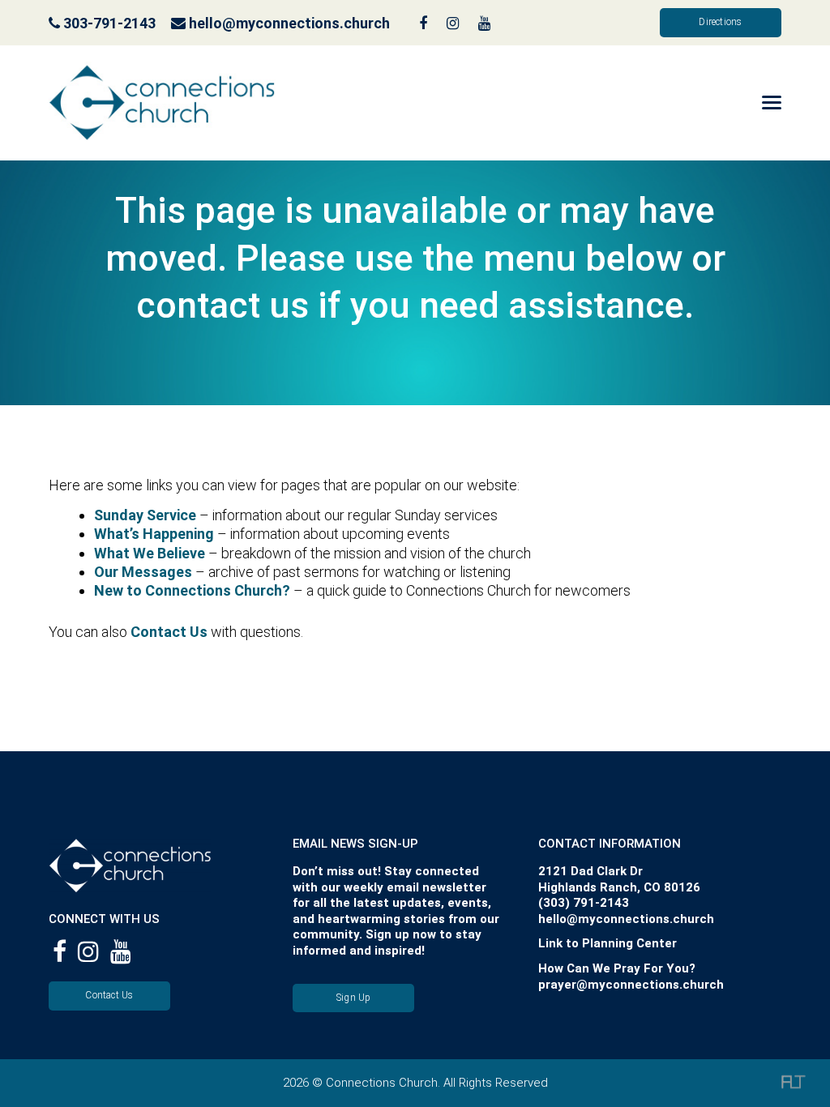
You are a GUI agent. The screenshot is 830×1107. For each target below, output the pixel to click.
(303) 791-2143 (583, 902)
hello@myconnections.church (289, 23)
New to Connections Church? (192, 590)
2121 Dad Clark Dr (590, 871)
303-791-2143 (108, 23)
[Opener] (749, 103)
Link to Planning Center (607, 943)
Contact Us (169, 631)
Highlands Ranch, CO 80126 (619, 887)
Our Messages (143, 571)
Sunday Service (145, 515)
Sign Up (353, 997)
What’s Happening (154, 533)
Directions (720, 22)
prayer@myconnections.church (631, 984)
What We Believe (149, 553)
